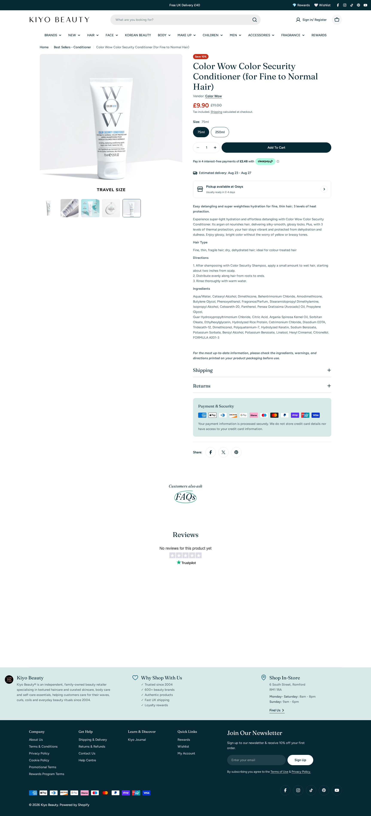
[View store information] (324, 189)
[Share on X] (223, 452)
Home (44, 47)
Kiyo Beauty (49, 805)
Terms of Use (279, 772)
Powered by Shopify (74, 805)
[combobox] (185, 20)
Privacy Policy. (301, 772)
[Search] (254, 19)
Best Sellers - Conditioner (72, 47)
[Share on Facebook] (210, 452)
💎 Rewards (301, 5)
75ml (201, 132)
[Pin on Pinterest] (236, 452)
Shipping (216, 111)
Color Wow (213, 96)
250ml (220, 132)
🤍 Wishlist (322, 5)
